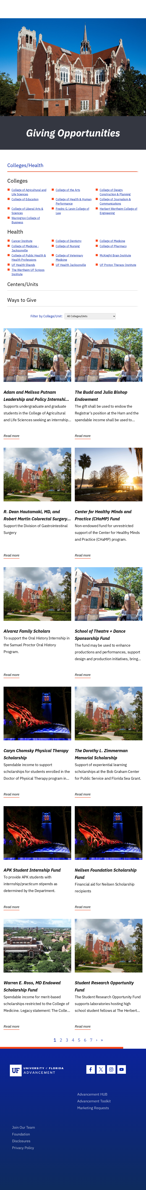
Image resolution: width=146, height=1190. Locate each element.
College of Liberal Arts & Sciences (27, 211)
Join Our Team (23, 1127)
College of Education (25, 199)
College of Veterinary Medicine (69, 258)
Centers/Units (22, 284)
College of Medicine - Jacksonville (25, 248)
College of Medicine (112, 241)
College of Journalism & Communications (115, 201)
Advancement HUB (92, 1094)
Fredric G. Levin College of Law (72, 211)
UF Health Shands (23, 265)
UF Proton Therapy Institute (118, 265)
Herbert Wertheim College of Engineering (118, 211)
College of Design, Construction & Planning (115, 192)
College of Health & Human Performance (74, 201)
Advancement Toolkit (94, 1101)
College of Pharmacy (113, 246)
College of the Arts (68, 190)
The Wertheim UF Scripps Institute (28, 272)
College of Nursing (68, 246)
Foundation (21, 1134)
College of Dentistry (69, 241)
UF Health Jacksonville (71, 265)
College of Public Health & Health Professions (29, 258)
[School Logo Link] (39, 1070)
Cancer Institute (22, 241)
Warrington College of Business (26, 220)
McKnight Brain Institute (115, 255)
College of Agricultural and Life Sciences (29, 192)
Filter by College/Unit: (46, 316)
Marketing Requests (93, 1107)
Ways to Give (21, 300)
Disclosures (21, 1140)
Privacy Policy (23, 1147)
